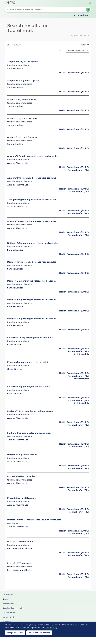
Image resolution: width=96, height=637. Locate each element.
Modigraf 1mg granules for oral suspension (29, 433)
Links (5, 599)
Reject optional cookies (39, 633)
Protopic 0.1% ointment (19, 563)
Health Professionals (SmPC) (74, 72)
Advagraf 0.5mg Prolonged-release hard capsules (32, 156)
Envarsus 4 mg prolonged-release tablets (28, 386)
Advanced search (82, 15)
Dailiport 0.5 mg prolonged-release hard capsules (32, 243)
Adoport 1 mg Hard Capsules (21, 99)
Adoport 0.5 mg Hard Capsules (23, 61)
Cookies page (51, 627)
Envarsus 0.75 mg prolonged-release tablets (30, 337)
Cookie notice (9, 613)
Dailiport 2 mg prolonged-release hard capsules (31, 281)
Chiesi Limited (14, 344)
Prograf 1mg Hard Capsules (21, 476)
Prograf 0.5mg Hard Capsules (22, 455)
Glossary (7, 622)
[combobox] (46, 9)
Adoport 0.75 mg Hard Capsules (23, 80)
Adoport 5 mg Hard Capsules (22, 137)
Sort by (62, 50)
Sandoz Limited (15, 68)
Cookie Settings (10, 617)
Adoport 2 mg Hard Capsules (22, 118)
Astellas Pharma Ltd (17, 163)
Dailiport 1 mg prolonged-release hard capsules (31, 262)
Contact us (8, 594)
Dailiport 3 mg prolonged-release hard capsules (31, 300)
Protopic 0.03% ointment (20, 541)
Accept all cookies (15, 633)
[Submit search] (88, 10)
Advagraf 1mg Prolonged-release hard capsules (31, 178)
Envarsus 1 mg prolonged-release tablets (28, 362)
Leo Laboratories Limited (20, 548)
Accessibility (8, 603)
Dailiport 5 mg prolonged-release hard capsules (31, 318)
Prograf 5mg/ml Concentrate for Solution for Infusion (34, 520)
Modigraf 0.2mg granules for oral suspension (30, 411)
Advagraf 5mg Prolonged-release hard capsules (31, 221)
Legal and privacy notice (13, 608)
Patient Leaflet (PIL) (78, 170)
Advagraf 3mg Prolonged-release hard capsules (31, 199)
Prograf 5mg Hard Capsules (21, 498)
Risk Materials (81, 354)
